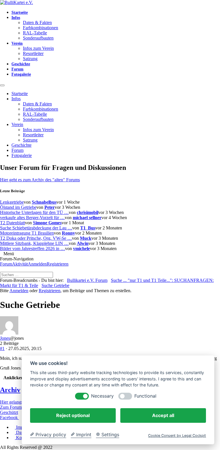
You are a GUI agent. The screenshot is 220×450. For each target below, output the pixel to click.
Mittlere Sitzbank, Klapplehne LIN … (34, 243)
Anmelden (37, 264)
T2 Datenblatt (12, 222)
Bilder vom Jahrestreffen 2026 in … (32, 248)
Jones (5, 338)
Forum (17, 69)
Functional (145, 396)
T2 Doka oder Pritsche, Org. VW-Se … (36, 238)
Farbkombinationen (40, 27)
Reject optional (73, 415)
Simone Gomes (47, 222)
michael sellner (87, 217)
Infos (15, 17)
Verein (17, 43)
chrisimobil (87, 212)
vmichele (81, 248)
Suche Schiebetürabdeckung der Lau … (36, 227)
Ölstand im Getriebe (18, 207)
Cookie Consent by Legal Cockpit (177, 435)
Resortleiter (33, 53)
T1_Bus (87, 227)
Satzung (30, 58)
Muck (85, 238)
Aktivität (20, 264)
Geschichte (20, 64)
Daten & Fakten (37, 22)
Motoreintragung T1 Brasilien (27, 233)
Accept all (163, 415)
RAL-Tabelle (35, 32)
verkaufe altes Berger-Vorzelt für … (32, 217)
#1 (2, 348)
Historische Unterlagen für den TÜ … (34, 212)
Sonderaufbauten (38, 38)
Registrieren (57, 264)
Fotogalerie (21, 74)
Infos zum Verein (38, 48)
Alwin (83, 243)
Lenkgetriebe (12, 202)
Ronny (68, 233)
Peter (49, 207)
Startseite (19, 12)
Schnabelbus (44, 202)
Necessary (102, 396)
